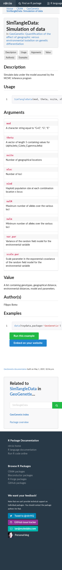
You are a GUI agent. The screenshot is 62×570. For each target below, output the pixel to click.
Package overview (19, 422)
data (17, 325)
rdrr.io (7, 3)
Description (11, 52)
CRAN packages (16, 472)
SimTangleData (23, 99)
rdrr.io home (14, 446)
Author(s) (10, 58)
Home (10, 9)
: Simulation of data (25, 11)
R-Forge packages (17, 479)
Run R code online (17, 454)
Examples (23, 58)
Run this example (24, 335)
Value (48, 52)
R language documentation (22, 450)
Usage (23, 52)
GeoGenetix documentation (15, 369)
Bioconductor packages (20, 475)
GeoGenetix (21, 394)
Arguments (36, 52)
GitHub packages (17, 483)
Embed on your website (28, 343)
